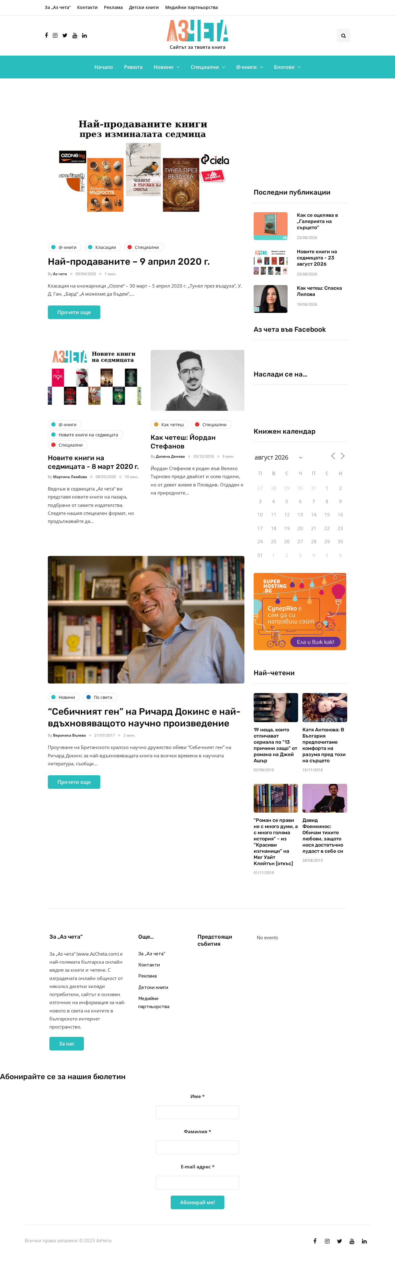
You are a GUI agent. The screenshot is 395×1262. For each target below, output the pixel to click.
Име (197, 1096)
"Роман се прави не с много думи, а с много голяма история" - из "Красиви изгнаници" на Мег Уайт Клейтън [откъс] (276, 841)
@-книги (246, 67)
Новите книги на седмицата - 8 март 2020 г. (93, 462)
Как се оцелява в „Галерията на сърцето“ (317, 221)
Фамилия (197, 1131)
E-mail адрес (197, 1166)
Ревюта (133, 67)
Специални (205, 67)
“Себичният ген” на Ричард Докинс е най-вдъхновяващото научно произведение (144, 717)
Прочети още (74, 312)
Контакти (87, 7)
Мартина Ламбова (70, 476)
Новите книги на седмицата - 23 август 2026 (317, 258)
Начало (103, 67)
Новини (163, 67)
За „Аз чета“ (58, 7)
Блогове (284, 67)
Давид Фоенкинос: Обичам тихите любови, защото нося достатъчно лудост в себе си (322, 835)
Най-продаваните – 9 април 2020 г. (129, 261)
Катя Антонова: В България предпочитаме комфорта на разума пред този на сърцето (324, 745)
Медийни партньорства (191, 7)
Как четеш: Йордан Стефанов (183, 441)
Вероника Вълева (69, 735)
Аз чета (60, 273)
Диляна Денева (170, 456)
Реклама (113, 7)
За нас (66, 1043)
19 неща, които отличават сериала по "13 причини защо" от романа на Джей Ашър (275, 745)
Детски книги (144, 7)
